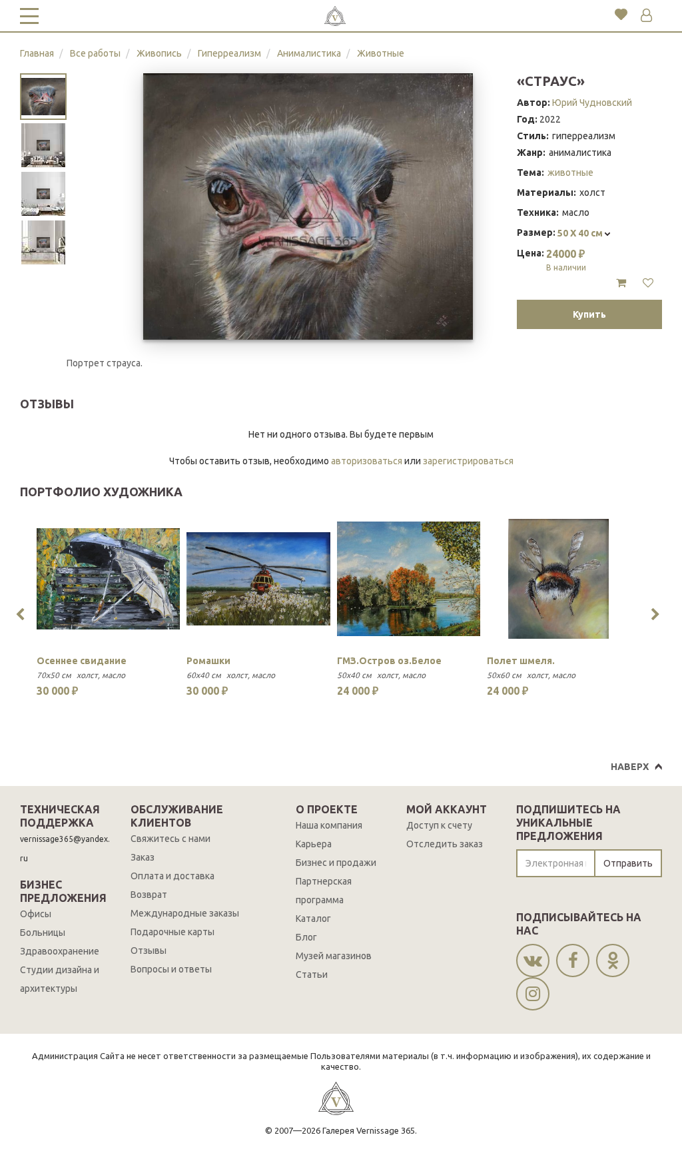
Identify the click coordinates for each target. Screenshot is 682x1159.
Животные (380, 53)
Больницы (42, 932)
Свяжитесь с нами (170, 838)
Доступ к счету (439, 825)
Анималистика (309, 53)
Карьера (314, 844)
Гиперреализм (229, 53)
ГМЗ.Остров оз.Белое (389, 660)
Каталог (313, 918)
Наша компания (329, 825)
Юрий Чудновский (592, 102)
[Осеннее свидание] (108, 579)
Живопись (159, 53)
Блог (306, 937)
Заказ (143, 857)
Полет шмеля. (521, 660)
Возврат (149, 894)
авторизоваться (366, 461)
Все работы (95, 53)
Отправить (628, 863)
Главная (37, 53)
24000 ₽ (566, 260)
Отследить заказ (444, 844)
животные (570, 172)
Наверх (630, 766)
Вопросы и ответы (171, 969)
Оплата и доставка (172, 876)
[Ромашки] (258, 579)
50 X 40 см (581, 233)
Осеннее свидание (82, 660)
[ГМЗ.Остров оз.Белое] (408, 579)
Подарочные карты (172, 932)
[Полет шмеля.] (558, 579)
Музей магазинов (334, 956)
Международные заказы (185, 913)
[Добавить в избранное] (648, 283)
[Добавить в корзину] (621, 283)
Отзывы (149, 950)
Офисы (35, 914)
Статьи (312, 974)
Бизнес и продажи (336, 862)
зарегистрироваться (468, 461)
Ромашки (208, 660)
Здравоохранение (59, 951)
